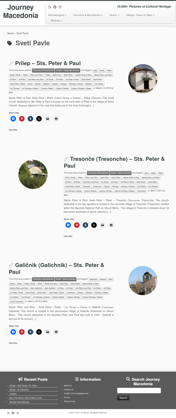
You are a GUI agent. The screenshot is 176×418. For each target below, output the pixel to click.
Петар (63, 83)
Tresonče (86, 186)
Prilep (47, 75)
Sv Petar (59, 79)
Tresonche (97, 186)
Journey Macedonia (20, 11)
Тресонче (141, 191)
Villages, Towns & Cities (139, 15)
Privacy (67, 397)
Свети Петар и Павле (81, 88)
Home (10, 33)
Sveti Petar (97, 79)
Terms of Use (69, 401)
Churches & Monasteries (87, 15)
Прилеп (88, 83)
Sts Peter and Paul (35, 79)
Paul (95, 70)
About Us (68, 385)
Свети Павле (47, 88)
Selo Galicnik (50, 288)
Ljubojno (13, 393)
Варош (46, 83)
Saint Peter (68, 75)
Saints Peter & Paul (83, 75)
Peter (25, 75)
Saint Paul (57, 75)
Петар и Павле (76, 83)
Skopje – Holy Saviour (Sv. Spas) (23, 385)
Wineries (56, 20)
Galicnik (103, 279)
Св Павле (99, 83)
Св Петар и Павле (30, 88)
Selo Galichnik (36, 288)
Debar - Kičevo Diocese (120, 173)
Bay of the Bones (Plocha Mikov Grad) (26, 397)
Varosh (38, 83)
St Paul (13, 79)
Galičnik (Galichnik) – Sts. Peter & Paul (56, 268)
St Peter (22, 79)
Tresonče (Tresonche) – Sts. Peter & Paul (114, 162)
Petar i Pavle (15, 75)
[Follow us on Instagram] (61, 7)
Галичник (71, 292)
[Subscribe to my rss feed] (50, 7)
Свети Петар (62, 88)
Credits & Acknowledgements (76, 393)
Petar (109, 70)
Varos (30, 83)
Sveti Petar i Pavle (17, 83)
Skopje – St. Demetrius (19, 389)
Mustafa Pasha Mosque (19, 401)
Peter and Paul (36, 75)
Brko (11, 92)
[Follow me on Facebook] (56, 7)
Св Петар (14, 88)
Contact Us (68, 389)
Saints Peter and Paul (103, 75)
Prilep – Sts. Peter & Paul (48, 63)
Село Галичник (16, 301)
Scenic (114, 15)
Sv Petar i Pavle (72, 79)
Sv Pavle (49, 79)
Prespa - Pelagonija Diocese (67, 70)
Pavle (102, 70)
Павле (55, 83)
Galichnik (93, 279)
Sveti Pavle (85, 79)
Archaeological (56, 15)
